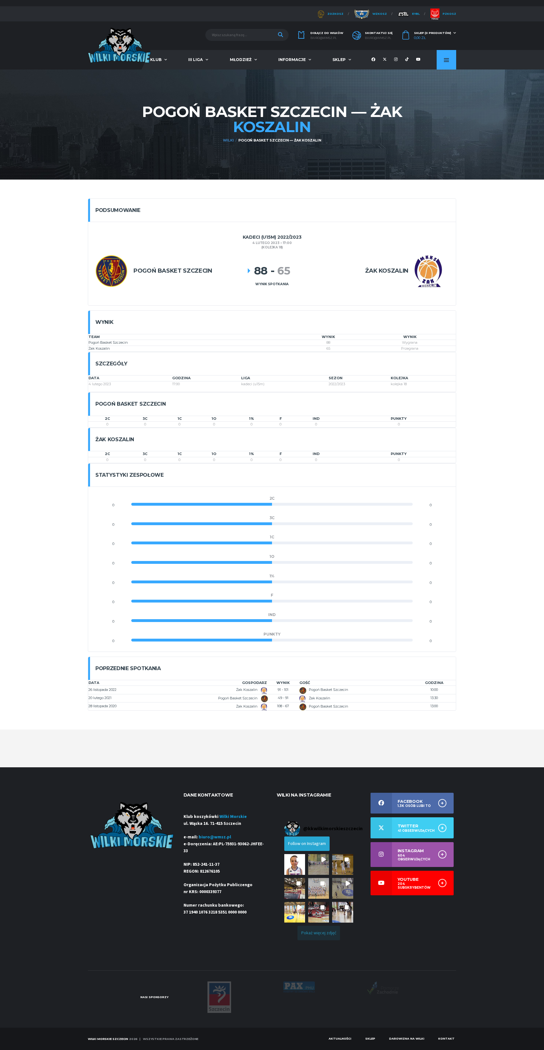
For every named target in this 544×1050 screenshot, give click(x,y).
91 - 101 (283, 689)
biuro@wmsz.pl (323, 38)
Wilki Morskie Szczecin (108, 1039)
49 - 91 (283, 698)
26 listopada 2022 (102, 689)
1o (214, 418)
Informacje (292, 59)
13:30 (434, 698)
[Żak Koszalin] (428, 271)
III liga (195, 59)
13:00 (434, 706)
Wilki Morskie (233, 817)
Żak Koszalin (99, 348)
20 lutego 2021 (99, 698)
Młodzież (241, 59)
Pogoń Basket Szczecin (108, 342)
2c (107, 418)
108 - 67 (283, 706)
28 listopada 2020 (102, 706)
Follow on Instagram (307, 844)
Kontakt (446, 1038)
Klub (156, 59)
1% (251, 418)
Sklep (339, 59)
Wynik (283, 683)
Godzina (434, 683)
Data (93, 683)
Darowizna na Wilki (406, 1038)
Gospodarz (254, 683)
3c (145, 418)
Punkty (399, 418)
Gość (304, 683)
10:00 (434, 689)
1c (180, 418)
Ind (316, 418)
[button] (294, 864)
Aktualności (340, 1038)
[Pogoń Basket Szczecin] (111, 271)
